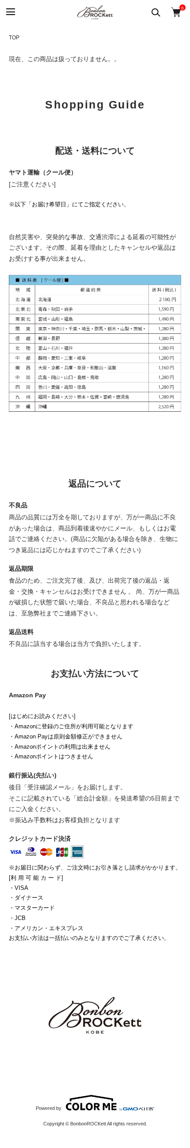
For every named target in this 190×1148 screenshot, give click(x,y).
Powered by (48, 1108)
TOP (14, 38)
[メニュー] (10, 12)
